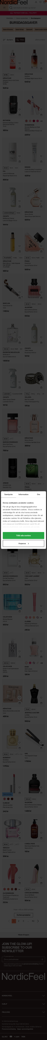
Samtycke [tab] (8, 494)
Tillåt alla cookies (23, 535)
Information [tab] (23, 494)
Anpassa (22, 543)
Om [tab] (38, 494)
